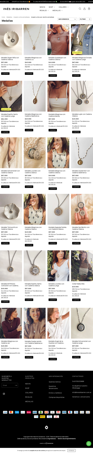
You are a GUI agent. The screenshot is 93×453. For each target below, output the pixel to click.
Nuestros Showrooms (53, 387)
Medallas (9, 17)
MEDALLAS (57, 10)
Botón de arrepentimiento (67, 439)
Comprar (5, 73)
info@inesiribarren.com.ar (81, 392)
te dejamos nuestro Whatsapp (79, 387)
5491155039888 (78, 381)
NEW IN (42, 7)
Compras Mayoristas (56, 397)
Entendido (71, 450)
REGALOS (43, 10)
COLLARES (63, 7)
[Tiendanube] (46, 443)
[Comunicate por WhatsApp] (88, 443)
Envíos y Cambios (55, 393)
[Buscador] (80, 9)
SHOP (51, 7)
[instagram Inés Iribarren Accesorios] (4, 394)
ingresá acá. (52, 439)
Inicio (3, 17)
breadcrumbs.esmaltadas (22, 17)
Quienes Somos (55, 382)
